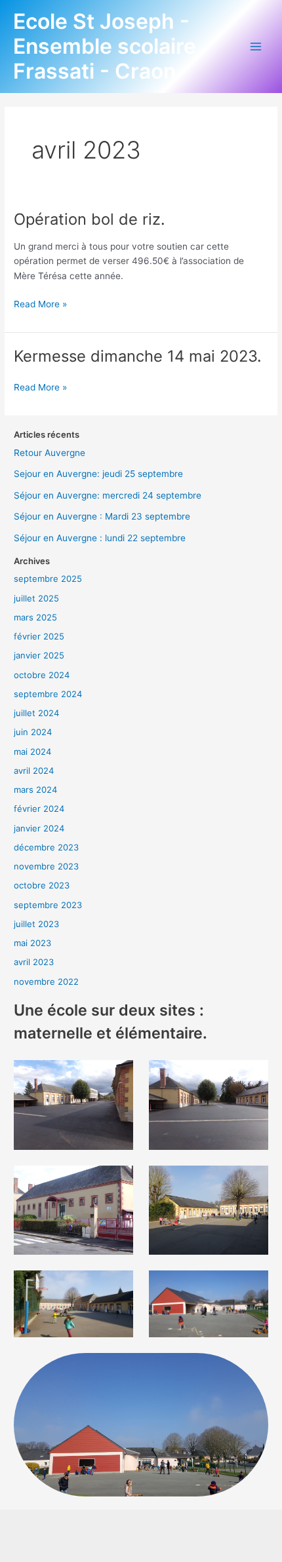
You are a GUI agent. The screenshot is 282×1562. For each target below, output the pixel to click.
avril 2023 (34, 962)
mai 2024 (32, 751)
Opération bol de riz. (89, 219)
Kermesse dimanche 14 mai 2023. (138, 356)
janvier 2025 (39, 655)
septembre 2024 (48, 694)
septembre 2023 (48, 905)
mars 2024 (35, 789)
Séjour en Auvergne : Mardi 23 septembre (102, 516)
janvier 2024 (39, 828)
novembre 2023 (46, 866)
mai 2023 (32, 943)
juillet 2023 (36, 924)
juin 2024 (33, 732)
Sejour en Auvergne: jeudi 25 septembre (98, 473)
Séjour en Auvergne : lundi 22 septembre (100, 538)
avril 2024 (34, 770)
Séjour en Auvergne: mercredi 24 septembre (107, 495)
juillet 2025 (36, 598)
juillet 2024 (36, 713)
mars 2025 (35, 617)
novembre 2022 (46, 981)
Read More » (40, 303)
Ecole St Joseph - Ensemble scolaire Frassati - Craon (104, 47)
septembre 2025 (48, 578)
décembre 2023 (46, 847)
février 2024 (39, 808)
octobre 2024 (42, 675)
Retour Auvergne (49, 453)
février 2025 (39, 636)
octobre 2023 (42, 885)
